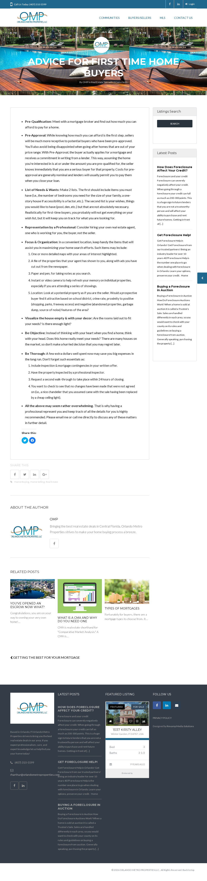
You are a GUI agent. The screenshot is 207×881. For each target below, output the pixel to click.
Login (191, 3)
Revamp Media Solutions (180, 726)
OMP (85, 82)
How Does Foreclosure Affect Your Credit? (174, 169)
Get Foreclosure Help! (174, 235)
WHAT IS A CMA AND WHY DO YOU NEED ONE (77, 619)
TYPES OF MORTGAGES (122, 608)
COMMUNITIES (109, 17)
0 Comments (120, 82)
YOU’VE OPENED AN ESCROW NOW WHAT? (27, 605)
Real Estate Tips (99, 82)
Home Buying (21, 481)
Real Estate (52, 481)
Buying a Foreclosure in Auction (173, 288)
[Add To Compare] (137, 721)
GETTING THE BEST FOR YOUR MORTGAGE (46, 657)
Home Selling (37, 481)
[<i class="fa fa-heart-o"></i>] (130, 721)
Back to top (188, 869)
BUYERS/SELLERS (139, 17)
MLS (162, 17)
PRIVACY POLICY (162, 717)
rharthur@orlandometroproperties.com (35, 774)
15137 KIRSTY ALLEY (127, 730)
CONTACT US (183, 17)
